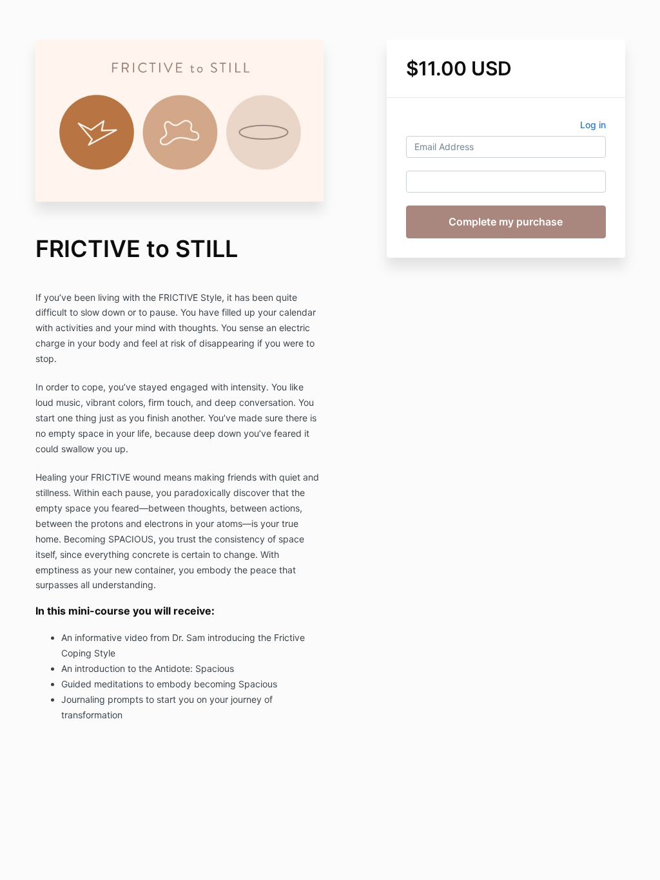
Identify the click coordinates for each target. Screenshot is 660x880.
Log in (593, 124)
